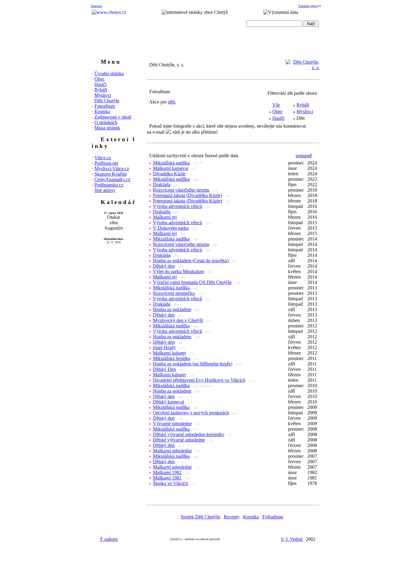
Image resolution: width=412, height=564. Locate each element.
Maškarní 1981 (167, 477)
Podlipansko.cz (108, 184)
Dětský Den (164, 369)
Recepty (231, 516)
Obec (99, 78)
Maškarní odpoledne (172, 450)
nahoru (108, 539)
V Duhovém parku (171, 228)
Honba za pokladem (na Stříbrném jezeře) (192, 363)
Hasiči (100, 84)
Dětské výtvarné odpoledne (179, 439)
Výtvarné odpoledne (172, 423)
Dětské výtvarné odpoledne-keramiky (188, 434)
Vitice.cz (102, 157)
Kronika (102, 111)
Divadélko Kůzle (169, 173)
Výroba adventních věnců (177, 206)
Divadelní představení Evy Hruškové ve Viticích (199, 380)
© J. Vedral (292, 539)
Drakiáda (161, 184)
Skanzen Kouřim (110, 174)
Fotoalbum (104, 106)
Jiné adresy (105, 190)
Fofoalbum (272, 516)
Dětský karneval (168, 401)
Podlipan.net (106, 163)
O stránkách (105, 122)
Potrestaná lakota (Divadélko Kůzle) (187, 195)
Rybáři (100, 89)
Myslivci (102, 95)
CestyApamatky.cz (112, 179)
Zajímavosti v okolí (112, 116)
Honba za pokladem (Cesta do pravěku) (191, 260)
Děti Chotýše (106, 100)
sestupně (304, 155)
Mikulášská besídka (171, 358)
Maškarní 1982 (167, 472)
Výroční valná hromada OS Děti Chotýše (192, 282)
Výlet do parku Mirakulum (178, 271)
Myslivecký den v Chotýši (178, 320)
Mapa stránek (107, 127)
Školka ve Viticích (170, 483)
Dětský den (164, 266)
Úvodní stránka (109, 73)
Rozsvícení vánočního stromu (181, 190)
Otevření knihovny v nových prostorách (191, 412)
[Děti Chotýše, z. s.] (302, 67)
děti (171, 101)
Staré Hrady (164, 347)
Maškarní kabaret (169, 352)
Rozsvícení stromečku (174, 293)
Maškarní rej (165, 217)
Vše (276, 104)
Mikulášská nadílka (171, 162)
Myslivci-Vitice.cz (111, 168)
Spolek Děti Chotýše (200, 516)
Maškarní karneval (170, 168)
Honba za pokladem (172, 309)
